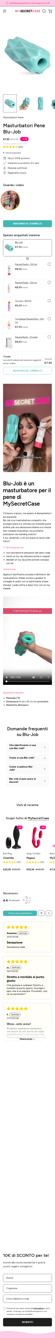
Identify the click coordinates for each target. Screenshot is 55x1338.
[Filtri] (41, 913)
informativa (38, 1308)
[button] (44, 11)
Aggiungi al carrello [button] (27, 370)
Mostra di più (26, 1039)
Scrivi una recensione (20, 913)
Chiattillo (8, 858)
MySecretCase (38, 818)
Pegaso (30, 858)
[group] (27, 3)
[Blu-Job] (10, 103)
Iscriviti (27, 1322)
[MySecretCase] (27, 11)
